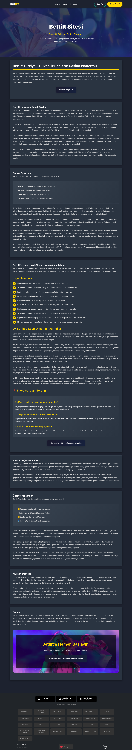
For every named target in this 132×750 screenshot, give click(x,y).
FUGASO (90, 724)
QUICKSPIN (58, 719)
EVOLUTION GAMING (41, 731)
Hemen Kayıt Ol (66, 90)
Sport (65, 4)
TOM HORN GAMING (41, 712)
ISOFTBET (41, 724)
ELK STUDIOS (57, 731)
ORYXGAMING (90, 719)
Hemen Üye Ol (115, 4)
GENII (58, 724)
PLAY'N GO (74, 719)
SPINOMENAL (57, 712)
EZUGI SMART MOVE (25, 731)
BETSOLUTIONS (90, 731)
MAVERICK (25, 724)
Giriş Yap (100, 4)
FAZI (106, 724)
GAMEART (74, 724)
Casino (57, 4)
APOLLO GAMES (25, 738)
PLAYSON (41, 719)
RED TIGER (25, 719)
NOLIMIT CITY (107, 719)
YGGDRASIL (25, 712)
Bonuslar (73, 4)
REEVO (107, 712)
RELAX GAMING (90, 712)
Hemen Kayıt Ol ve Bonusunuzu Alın (66, 443)
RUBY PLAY (74, 712)
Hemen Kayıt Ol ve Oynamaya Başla (66, 658)
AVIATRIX (107, 731)
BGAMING (74, 731)
